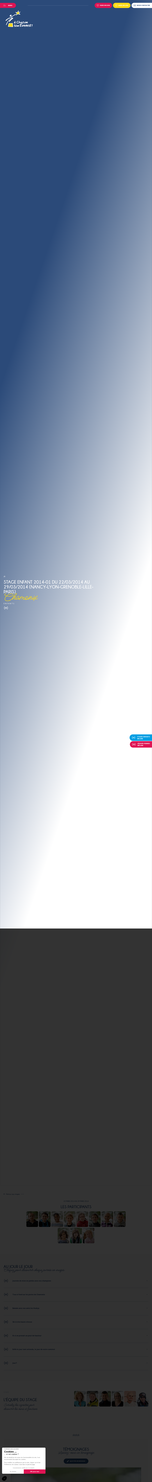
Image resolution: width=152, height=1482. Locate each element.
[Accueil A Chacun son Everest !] (19, 19)
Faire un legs (123, 5)
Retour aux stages (13, 1194)
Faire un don (105, 5)
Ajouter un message (77, 1461)
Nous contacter (143, 5)
